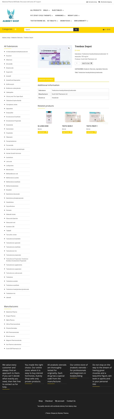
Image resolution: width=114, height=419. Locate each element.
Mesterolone (10, 169)
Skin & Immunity (80, 21)
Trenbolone (9, 277)
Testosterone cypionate (13, 243)
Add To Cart (86, 63)
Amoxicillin (9, 64)
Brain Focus (65, 21)
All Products (35, 10)
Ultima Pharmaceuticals (13, 324)
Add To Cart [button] (42, 132)
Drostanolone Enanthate (13, 117)
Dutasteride (9, 125)
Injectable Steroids (102, 69)
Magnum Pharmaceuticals (13, 340)
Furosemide (9, 145)
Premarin (8, 210)
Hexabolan (55, 98)
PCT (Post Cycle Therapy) (40, 15)
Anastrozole (9, 68)
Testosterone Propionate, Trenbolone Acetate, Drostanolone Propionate (17, 260)
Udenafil (8, 297)
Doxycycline (9, 112)
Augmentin (9, 72)
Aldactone (9, 60)
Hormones (59, 15)
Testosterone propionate (13, 255)
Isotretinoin (9, 157)
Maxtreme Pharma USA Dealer (11, 1)
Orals (45, 10)
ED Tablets (51, 21)
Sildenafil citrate (10, 214)
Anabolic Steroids (17, 37)
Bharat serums (10, 336)
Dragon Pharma (10, 316)
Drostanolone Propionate (13, 121)
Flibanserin (9, 137)
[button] (69, 48)
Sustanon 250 (10, 226)
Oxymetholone (10, 206)
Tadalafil (8, 230)
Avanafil (8, 76)
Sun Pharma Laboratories (13, 344)
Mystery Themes (63, 413)
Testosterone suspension (13, 269)
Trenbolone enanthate (12, 285)
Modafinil (8, 190)
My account (59, 401)
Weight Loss (73, 15)
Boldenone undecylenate (13, 88)
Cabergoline (9, 92)
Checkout (49, 401)
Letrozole (9, 161)
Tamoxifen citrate (11, 235)
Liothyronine (9, 165)
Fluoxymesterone (11, 141)
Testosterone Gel (38, 21)
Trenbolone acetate (12, 281)
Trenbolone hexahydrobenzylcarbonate (90, 72)
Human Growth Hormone (13, 153)
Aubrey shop (6, 37)
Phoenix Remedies (11, 328)
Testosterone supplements (14, 265)
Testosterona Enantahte (13, 239)
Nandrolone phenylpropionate (14, 198)
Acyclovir (9, 56)
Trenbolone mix (10, 293)
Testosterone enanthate (13, 247)
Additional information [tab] (46, 79)
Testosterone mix (11, 251)
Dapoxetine (9, 108)
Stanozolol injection (12, 218)
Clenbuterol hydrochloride (13, 100)
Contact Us (71, 401)
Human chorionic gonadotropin (15, 149)
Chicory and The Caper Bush (14, 96)
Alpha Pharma (10, 320)
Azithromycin (10, 84)
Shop (41, 401)
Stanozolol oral (10, 222)
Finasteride (9, 133)
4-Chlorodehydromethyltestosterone (17, 51)
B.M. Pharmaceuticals (12, 332)
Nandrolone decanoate (13, 194)
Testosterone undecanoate (14, 273)
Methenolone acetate (12, 178)
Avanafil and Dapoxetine (13, 80)
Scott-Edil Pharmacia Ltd (59, 94)
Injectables (57, 10)
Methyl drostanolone (12, 186)
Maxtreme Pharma (11, 312)
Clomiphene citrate (11, 104)
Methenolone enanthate (13, 182)
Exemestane (9, 129)
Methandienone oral (12, 174)
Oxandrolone (10, 202)
